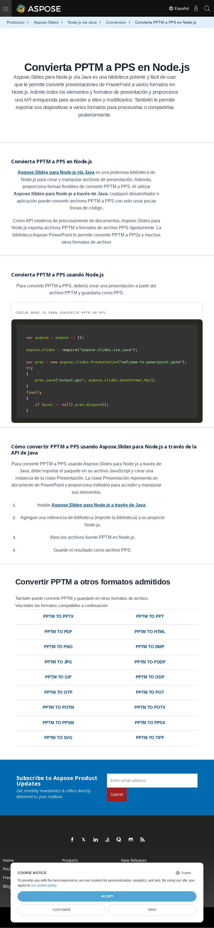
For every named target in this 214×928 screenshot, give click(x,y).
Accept (107, 896)
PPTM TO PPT (150, 616)
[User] (195, 8)
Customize (62, 909)
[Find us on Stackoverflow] (107, 839)
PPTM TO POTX (150, 707)
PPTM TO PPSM (58, 722)
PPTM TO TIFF (150, 737)
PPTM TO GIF (58, 677)
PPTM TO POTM (58, 707)
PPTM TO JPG (58, 662)
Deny (152, 909)
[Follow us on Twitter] (84, 839)
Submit (117, 794)
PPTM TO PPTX (58, 616)
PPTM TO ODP (150, 677)
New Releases (134, 860)
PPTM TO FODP (150, 662)
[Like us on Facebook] (72, 839)
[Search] (207, 8)
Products (70, 860)
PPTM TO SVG (58, 737)
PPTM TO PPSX (150, 722)
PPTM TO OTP (58, 692)
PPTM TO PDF (58, 631)
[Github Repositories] (131, 839)
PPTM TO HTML (150, 631)
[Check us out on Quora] (119, 839)
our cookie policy (43, 885)
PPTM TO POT (150, 692)
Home (8, 860)
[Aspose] (39, 8)
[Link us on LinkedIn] (95, 839)
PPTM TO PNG (58, 646)
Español (181, 8)
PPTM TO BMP (150, 646)
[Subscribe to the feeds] (142, 839)
